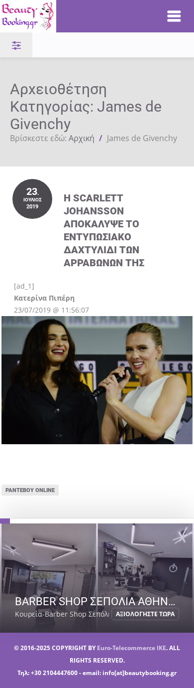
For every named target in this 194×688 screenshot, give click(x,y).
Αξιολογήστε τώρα (145, 614)
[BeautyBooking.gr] (73, 16)
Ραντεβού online (30, 490)
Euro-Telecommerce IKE (131, 648)
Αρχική (82, 138)
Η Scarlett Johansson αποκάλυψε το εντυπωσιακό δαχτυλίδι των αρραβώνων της (104, 230)
